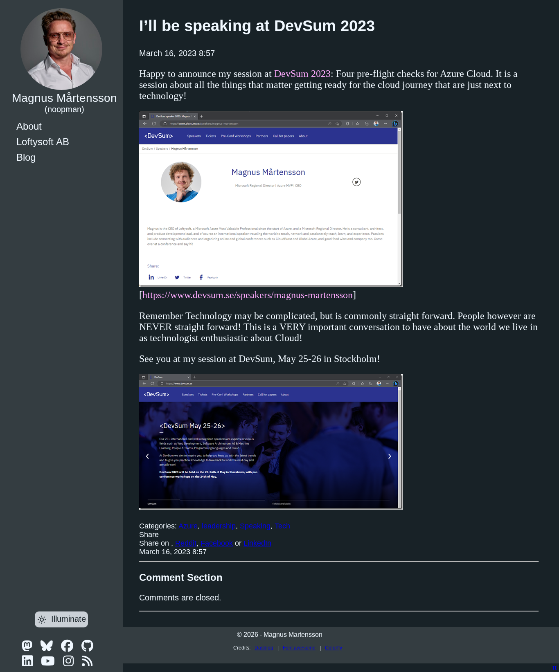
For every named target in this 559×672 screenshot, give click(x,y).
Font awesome (299, 648)
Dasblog (264, 648)
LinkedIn (257, 543)
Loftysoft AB (42, 141)
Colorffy (333, 648)
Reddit (185, 543)
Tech (282, 526)
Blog (26, 157)
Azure (188, 526)
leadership (219, 526)
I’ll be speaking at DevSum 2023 (257, 25)
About (29, 126)
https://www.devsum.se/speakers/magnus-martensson (247, 295)
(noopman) (64, 109)
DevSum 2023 (302, 73)
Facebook (217, 543)
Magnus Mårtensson (64, 98)
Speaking (255, 526)
